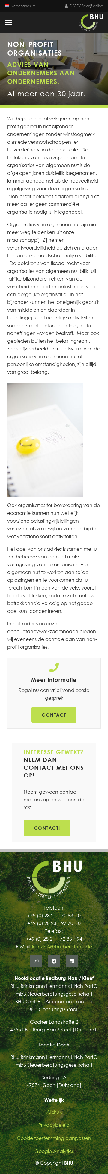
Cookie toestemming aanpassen (54, 1138)
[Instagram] (36, 961)
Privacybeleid (54, 1125)
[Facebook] (54, 961)
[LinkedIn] (72, 961)
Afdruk (54, 1112)
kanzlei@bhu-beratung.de (62, 947)
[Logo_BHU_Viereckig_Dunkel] (90, 22)
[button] (20, 6)
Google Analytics (54, 1151)
